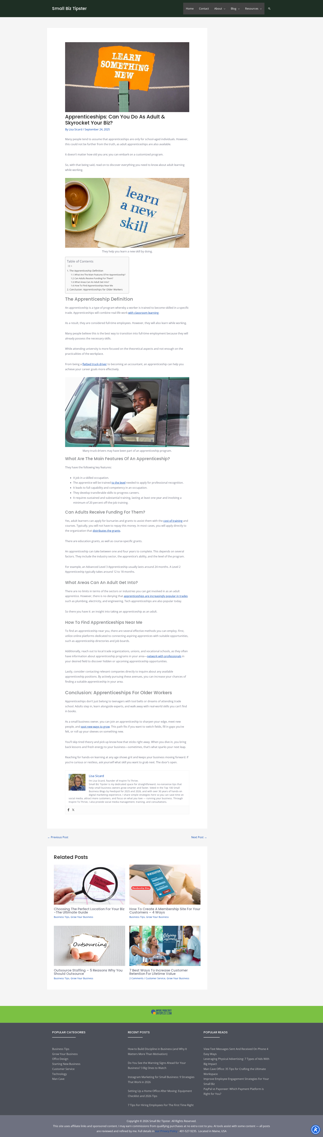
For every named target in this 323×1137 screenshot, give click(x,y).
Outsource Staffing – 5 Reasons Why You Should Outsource (88, 972)
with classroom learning (143, 313)
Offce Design (60, 1059)
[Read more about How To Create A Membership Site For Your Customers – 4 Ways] (165, 884)
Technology (59, 1074)
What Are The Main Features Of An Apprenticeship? (100, 274)
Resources (251, 8)
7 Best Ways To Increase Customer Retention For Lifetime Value (158, 972)
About (218, 8)
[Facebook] (68, 810)
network (152, 656)
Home (190, 8)
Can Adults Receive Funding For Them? (94, 278)
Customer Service (155, 978)
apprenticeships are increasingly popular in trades (156, 596)
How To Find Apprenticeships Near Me (94, 285)
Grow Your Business (82, 917)
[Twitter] (73, 810)
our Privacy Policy (166, 1131)
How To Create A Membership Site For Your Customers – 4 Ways (164, 911)
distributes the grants (106, 531)
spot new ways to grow (95, 726)
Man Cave (58, 1079)
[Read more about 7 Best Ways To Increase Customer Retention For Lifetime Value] (165, 945)
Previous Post (57, 837)
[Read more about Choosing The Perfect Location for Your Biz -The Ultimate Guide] (89, 884)
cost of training (173, 521)
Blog (233, 8)
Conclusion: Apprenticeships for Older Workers (96, 289)
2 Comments (136, 978)
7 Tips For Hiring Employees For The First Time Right (161, 1105)
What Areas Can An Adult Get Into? (92, 281)
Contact (204, 8)
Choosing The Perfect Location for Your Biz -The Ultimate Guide (89, 911)
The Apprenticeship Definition (86, 270)
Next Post (199, 837)
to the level (118, 482)
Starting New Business (66, 1064)
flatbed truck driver (94, 364)
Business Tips (61, 917)
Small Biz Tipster (69, 8)
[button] (269, 8)
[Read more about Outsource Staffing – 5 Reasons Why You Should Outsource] (89, 945)
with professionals (169, 656)
